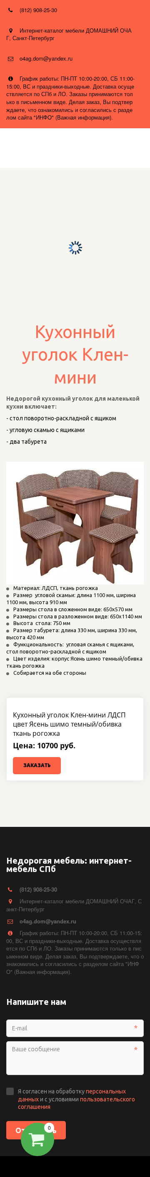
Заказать (36, 765)
